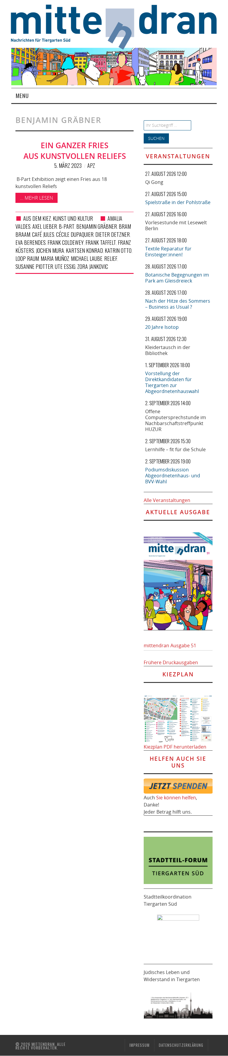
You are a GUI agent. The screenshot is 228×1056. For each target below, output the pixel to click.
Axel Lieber (44, 226)
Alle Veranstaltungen (167, 500)
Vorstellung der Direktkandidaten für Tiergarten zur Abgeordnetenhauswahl (172, 382)
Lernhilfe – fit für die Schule (175, 449)
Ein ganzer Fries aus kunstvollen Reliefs (74, 150)
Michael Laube (86, 258)
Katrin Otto (118, 250)
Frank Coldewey (66, 242)
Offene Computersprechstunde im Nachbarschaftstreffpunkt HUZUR (175, 420)
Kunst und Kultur (73, 218)
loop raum (27, 258)
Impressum (139, 1045)
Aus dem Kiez (37, 218)
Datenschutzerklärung (181, 1045)
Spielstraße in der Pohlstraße (177, 202)
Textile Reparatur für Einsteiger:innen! (168, 251)
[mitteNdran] (119, 26)
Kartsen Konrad (84, 250)
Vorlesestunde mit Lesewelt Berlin (176, 225)
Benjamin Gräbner (96, 226)
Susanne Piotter (34, 266)
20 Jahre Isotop (162, 327)
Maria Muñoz (55, 258)
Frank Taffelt (101, 242)
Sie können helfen (176, 797)
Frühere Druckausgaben (171, 662)
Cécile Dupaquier (75, 234)
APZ (91, 165)
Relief (110, 258)
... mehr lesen (36, 198)
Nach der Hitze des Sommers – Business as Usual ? (177, 304)
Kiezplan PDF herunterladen (175, 747)
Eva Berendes (30, 242)
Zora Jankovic (92, 266)
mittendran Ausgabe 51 (170, 645)
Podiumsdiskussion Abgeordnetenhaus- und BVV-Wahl (172, 475)
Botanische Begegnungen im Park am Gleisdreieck (177, 278)
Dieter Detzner (112, 234)
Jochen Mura (50, 250)
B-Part (67, 226)
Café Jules (43, 234)
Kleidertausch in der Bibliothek (167, 350)
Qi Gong (154, 182)
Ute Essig (65, 266)
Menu (22, 95)
